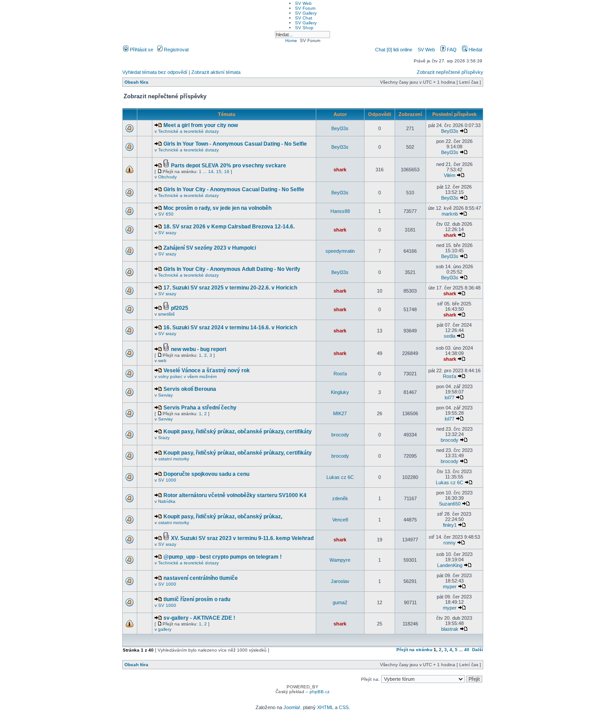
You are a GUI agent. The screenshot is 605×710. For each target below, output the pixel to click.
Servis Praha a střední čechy (200, 408)
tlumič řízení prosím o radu (196, 599)
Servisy (165, 395)
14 (210, 171)
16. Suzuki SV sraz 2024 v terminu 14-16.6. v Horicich (230, 327)
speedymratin (340, 251)
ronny (449, 542)
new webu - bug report (198, 349)
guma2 (340, 602)
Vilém (449, 175)
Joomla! (291, 707)
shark (340, 169)
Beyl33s (340, 128)
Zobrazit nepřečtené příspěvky (450, 72)
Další (477, 649)
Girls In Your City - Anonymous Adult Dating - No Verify (231, 269)
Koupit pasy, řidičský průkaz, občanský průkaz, (222, 516)
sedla (449, 336)
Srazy (164, 437)
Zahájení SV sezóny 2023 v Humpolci (209, 248)
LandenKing (449, 565)
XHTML (325, 707)
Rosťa (340, 373)
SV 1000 (167, 480)
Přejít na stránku (414, 649)
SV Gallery (306, 13)
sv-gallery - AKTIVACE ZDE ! (199, 618)
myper (450, 586)
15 (218, 171)
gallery (164, 629)
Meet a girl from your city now (200, 125)
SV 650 (166, 214)
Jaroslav (340, 581)
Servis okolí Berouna (189, 389)
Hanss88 (340, 211)
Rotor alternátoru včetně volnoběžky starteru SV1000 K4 (234, 495)
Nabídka (166, 501)
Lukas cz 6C (340, 477)
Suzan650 (450, 503)
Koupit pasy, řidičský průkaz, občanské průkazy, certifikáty (237, 431)
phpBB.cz (320, 691)
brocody (340, 434)
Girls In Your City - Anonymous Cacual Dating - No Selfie (233, 189)
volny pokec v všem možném (187, 376)
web (162, 360)
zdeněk (340, 498)
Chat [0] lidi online (394, 49)
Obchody (167, 176)
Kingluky (340, 392)
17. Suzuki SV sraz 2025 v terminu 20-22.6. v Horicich (230, 288)
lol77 (449, 397)
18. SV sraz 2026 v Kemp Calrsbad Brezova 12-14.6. (229, 227)
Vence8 (340, 519)
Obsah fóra (136, 82)
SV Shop (304, 27)
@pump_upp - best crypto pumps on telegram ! (222, 557)
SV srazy (167, 232)
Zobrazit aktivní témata (215, 72)
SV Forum (305, 8)
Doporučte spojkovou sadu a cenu (206, 474)
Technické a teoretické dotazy (188, 131)
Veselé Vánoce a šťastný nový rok (206, 370)
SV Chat (303, 17)
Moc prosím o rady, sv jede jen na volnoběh (217, 208)
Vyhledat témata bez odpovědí (154, 72)
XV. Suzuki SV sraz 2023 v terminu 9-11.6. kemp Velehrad (242, 538)
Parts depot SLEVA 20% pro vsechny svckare (228, 165)
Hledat (474, 49)
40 (466, 649)
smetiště (166, 314)
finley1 (450, 525)
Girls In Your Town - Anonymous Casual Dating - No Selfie (235, 144)
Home (291, 40)
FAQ (451, 49)
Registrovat (176, 49)
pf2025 (179, 308)
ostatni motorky (173, 458)
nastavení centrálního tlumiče (200, 578)
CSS (344, 707)
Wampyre (340, 560)
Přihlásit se (140, 49)
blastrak (449, 629)
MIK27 (340, 413)
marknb (450, 213)
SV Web (303, 3)
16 (226, 171)
